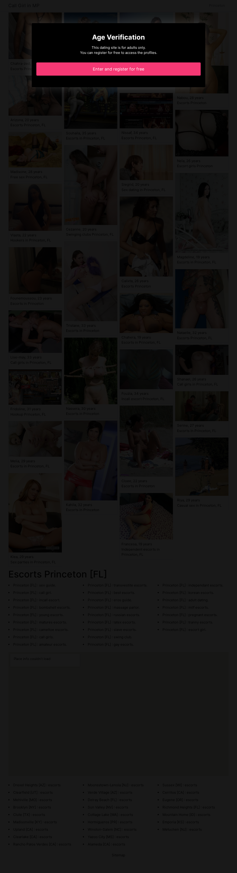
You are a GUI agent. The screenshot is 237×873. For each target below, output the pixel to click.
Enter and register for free (118, 69)
